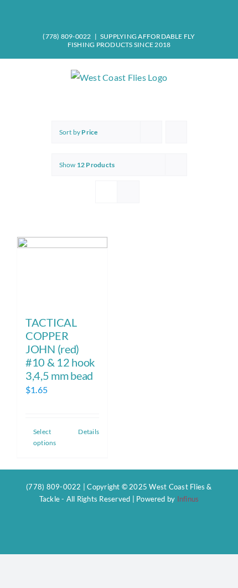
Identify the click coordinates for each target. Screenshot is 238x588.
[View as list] (128, 192)
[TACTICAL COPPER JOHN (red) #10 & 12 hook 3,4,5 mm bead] (62, 271)
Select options (44, 437)
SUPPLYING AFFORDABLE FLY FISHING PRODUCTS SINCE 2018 (131, 40)
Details (88, 431)
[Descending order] (176, 132)
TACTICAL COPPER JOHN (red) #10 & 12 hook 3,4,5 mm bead (60, 349)
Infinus (188, 498)
